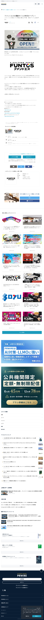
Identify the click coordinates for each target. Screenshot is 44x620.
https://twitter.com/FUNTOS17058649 (12, 113)
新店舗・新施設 (14, 137)
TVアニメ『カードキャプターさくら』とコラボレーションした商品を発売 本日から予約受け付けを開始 (20, 477)
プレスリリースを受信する (21, 587)
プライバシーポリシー (31, 608)
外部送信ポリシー (4, 613)
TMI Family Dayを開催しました (9, 461)
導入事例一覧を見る (11, 493)
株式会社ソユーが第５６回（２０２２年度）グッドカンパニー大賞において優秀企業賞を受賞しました (11, 305)
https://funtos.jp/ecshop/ (9, 116)
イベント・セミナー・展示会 (22, 137)
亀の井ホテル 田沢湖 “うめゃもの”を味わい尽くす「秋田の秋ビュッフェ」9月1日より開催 (20, 458)
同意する (36, 616)
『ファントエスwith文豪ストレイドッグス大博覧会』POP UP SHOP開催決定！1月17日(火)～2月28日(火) (32, 266)
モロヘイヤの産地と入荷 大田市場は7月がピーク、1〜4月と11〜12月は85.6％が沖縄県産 (18, 504)
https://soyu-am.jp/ (26, 178)
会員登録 (22, 579)
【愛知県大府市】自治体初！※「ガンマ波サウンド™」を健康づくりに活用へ (18, 447)
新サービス (10, 137)
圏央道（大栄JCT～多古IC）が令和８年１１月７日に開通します (15, 452)
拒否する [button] (27, 616)
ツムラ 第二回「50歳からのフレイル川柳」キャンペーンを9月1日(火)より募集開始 (19, 466)
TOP (4, 9)
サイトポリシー (3, 610)
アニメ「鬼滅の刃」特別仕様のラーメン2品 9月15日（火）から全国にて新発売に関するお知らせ (20, 472)
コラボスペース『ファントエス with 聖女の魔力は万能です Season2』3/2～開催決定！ (11, 266)
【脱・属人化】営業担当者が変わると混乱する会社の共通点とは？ (20, 525)
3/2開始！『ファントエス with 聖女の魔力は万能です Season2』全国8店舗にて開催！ (32, 247)
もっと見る (22, 332)
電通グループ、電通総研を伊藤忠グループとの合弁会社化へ (14, 480)
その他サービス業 (9, 9)
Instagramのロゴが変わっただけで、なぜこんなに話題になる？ (13, 507)
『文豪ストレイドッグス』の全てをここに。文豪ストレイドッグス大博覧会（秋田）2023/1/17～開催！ (32, 286)
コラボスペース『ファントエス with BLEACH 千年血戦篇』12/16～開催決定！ (32, 324)
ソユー (14, 9)
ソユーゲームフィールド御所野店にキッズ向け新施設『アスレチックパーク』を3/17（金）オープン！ (11, 228)
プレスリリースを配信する (21, 585)
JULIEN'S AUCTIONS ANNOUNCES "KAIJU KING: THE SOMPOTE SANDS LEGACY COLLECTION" (24, 521)
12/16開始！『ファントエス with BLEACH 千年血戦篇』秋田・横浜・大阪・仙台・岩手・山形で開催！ (32, 305)
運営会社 (2, 616)
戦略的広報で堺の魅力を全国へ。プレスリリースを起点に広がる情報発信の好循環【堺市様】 (25, 492)
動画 (2, 426)
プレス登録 (15, 156)
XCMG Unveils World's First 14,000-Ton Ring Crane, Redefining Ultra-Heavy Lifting (19, 443)
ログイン (30, 156)
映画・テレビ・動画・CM (12, 140)
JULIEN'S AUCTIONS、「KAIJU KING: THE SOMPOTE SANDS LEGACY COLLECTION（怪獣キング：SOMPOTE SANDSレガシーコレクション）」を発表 (24, 515)
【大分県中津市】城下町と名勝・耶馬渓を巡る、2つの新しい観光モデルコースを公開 (19, 438)
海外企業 (3, 429)
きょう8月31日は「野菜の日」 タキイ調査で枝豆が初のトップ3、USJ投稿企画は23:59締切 (19, 502)
